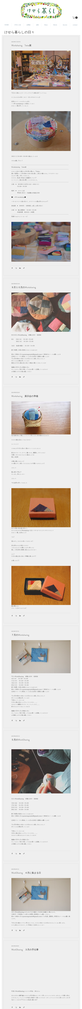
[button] (75, 17)
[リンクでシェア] (24, 268)
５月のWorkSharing (20, 739)
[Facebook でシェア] (12, 268)
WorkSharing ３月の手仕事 (25, 949)
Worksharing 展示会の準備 (24, 396)
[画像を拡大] (41, 70)
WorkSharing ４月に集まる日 (26, 872)
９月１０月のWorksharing (23, 287)
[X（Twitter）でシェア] (16, 268)
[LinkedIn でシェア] (20, 268)
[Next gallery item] (69, 131)
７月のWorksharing (20, 635)
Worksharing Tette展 (21, 45)
